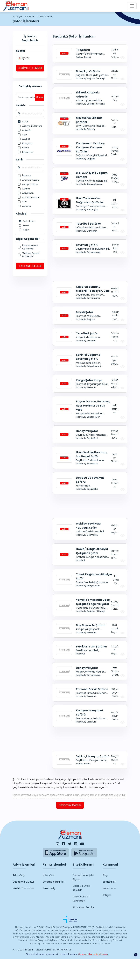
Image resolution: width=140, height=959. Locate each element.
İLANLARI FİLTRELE (30, 266)
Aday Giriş (18, 875)
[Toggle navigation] (132, 6)
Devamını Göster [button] (70, 805)
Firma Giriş (49, 888)
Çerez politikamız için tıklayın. (93, 954)
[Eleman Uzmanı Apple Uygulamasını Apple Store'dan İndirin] (56, 852)
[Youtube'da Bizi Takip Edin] (82, 844)
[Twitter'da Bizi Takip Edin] (69, 844)
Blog (105, 875)
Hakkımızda (109, 888)
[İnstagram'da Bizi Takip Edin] (57, 844)
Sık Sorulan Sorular (83, 907)
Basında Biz (109, 881)
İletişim (107, 895)
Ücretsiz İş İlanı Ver (53, 881)
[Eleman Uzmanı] (16, 6)
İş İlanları (31, 16)
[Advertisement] (90, 269)
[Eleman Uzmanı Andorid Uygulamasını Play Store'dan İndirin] (84, 852)
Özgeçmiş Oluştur (23, 881)
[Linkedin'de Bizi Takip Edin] (75, 844)
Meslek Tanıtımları (23, 888)
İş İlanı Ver (48, 875)
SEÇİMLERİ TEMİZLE (30, 68)
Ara (41, 97)
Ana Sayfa (17, 16)
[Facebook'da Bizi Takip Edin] (63, 844)
